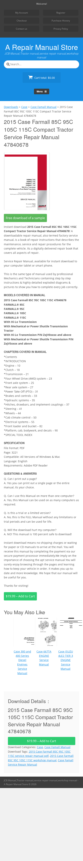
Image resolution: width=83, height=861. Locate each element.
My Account (21, 12)
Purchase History (61, 20)
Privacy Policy (60, 28)
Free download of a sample (25, 218)
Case (40, 747)
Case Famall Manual (57, 747)
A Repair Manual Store (41, 47)
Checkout (22, 20)
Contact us (21, 28)
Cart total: (44, 78)
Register (60, 12)
